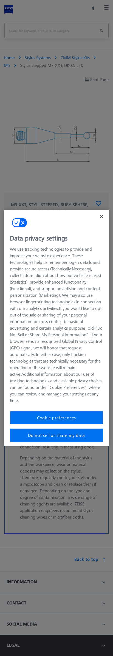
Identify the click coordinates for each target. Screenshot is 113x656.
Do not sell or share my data (56, 435)
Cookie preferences (56, 417)
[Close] (101, 217)
